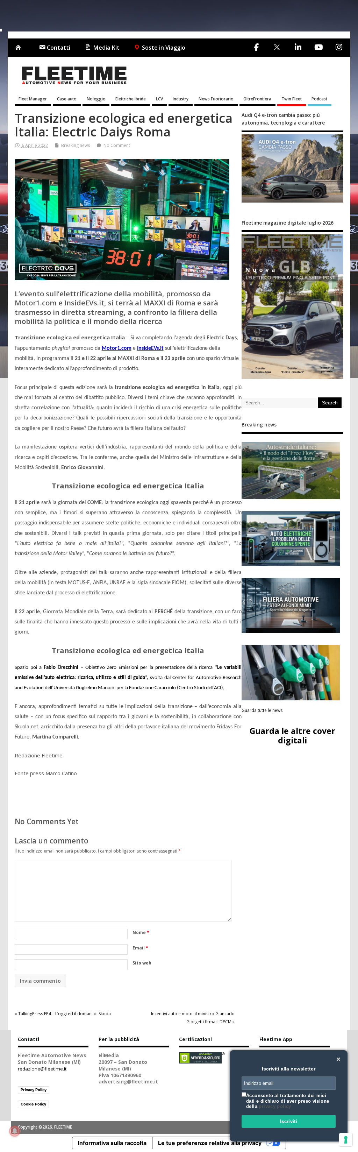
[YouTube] (318, 47)
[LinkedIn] (298, 47)
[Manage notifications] (14, 1131)
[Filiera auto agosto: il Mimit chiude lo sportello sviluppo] (291, 605)
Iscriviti (289, 1121)
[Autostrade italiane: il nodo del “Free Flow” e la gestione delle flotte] (291, 470)
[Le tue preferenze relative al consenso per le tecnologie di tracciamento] (345, 1139)
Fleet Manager (33, 98)
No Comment (116, 145)
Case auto (67, 98)
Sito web (142, 963)
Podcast (319, 98)
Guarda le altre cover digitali (292, 735)
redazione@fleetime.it (42, 1069)
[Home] (19, 48)
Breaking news (75, 145)
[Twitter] (276, 48)
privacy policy (275, 1106)
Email (140, 948)
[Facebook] (256, 47)
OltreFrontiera (257, 98)
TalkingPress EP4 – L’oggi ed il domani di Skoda (64, 1014)
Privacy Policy (33, 1089)
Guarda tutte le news (262, 710)
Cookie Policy (33, 1104)
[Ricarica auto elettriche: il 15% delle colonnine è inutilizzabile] (291, 538)
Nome (141, 932)
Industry (180, 98)
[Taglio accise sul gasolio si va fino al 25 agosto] (291, 672)
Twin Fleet (291, 98)
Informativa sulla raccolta (112, 1142)
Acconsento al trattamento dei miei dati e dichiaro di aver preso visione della (287, 1101)
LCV (159, 98)
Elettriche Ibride (130, 98)
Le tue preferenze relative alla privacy (210, 1142)
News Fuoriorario (216, 98)
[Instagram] (339, 47)
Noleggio (96, 98)
